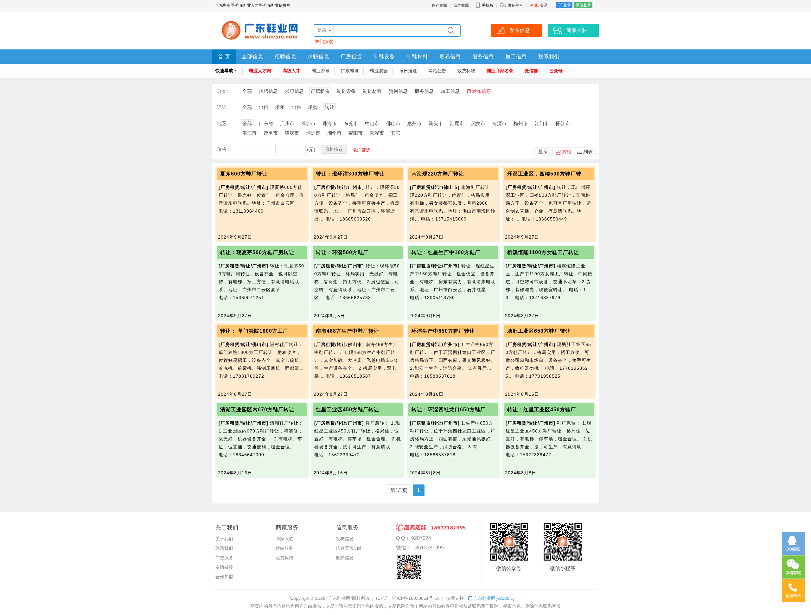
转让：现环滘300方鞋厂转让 (350, 173)
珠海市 (329, 123)
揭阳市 (355, 133)
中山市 (372, 123)
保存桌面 (439, 5)
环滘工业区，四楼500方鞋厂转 (544, 173)
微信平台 (515, 5)
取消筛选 (361, 149)
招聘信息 (285, 56)
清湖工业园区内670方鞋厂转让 (257, 409)
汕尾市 (457, 123)
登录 (544, 5)
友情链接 (224, 567)
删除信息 (345, 557)
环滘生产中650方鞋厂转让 (443, 331)
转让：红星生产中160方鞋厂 (446, 252)
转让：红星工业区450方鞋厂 (541, 409)
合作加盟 (224, 576)
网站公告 (437, 70)
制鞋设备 (384, 56)
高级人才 (291, 70)
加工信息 (516, 56)
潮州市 (334, 133)
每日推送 (408, 70)
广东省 (266, 123)
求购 (313, 107)
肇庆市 (292, 133)
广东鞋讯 (350, 70)
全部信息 (252, 56)
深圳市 (308, 123)
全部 (247, 91)
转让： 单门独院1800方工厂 (254, 331)
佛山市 (393, 123)
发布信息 (481, 91)
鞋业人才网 (260, 70)
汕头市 (436, 123)
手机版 (487, 5)
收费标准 (466, 70)
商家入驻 (284, 538)
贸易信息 (450, 56)
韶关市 (478, 123)
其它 (395, 133)
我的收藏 (461, 5)
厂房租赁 (351, 56)
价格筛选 (334, 149)
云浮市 (377, 133)
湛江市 (249, 133)
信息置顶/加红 (350, 548)
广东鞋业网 (494, 598)
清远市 (313, 133)
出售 (296, 107)
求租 (280, 107)
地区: (222, 123)
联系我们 (549, 56)
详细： (224, 107)
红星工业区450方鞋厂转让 (347, 409)
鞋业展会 (379, 70)
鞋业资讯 (320, 70)
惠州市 (414, 123)
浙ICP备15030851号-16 (416, 598)
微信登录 (583, 5)
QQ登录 (564, 5)
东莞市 (351, 123)
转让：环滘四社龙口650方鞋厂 (449, 409)
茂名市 (271, 133)
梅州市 (521, 123)
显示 (543, 151)
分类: (222, 91)
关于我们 (224, 538)
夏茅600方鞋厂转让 (243, 173)
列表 (588, 151)
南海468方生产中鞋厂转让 (347, 331)
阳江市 (563, 123)
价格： (224, 149)
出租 (263, 107)
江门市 (542, 123)
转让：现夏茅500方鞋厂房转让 (257, 252)
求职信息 (318, 56)
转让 (329, 107)
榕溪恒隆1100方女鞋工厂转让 (543, 252)
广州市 (287, 123)
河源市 (499, 123)
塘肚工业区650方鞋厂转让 (539, 331)
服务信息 (483, 56)
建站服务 (284, 548)
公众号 (556, 70)
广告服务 (224, 557)
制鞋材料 (417, 56)
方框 (567, 151)
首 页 (224, 56)
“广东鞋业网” (339, 598)
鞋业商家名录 (500, 70)
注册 (533, 5)
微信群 (531, 70)
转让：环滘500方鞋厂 (342, 252)
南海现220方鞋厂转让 (438, 173)
